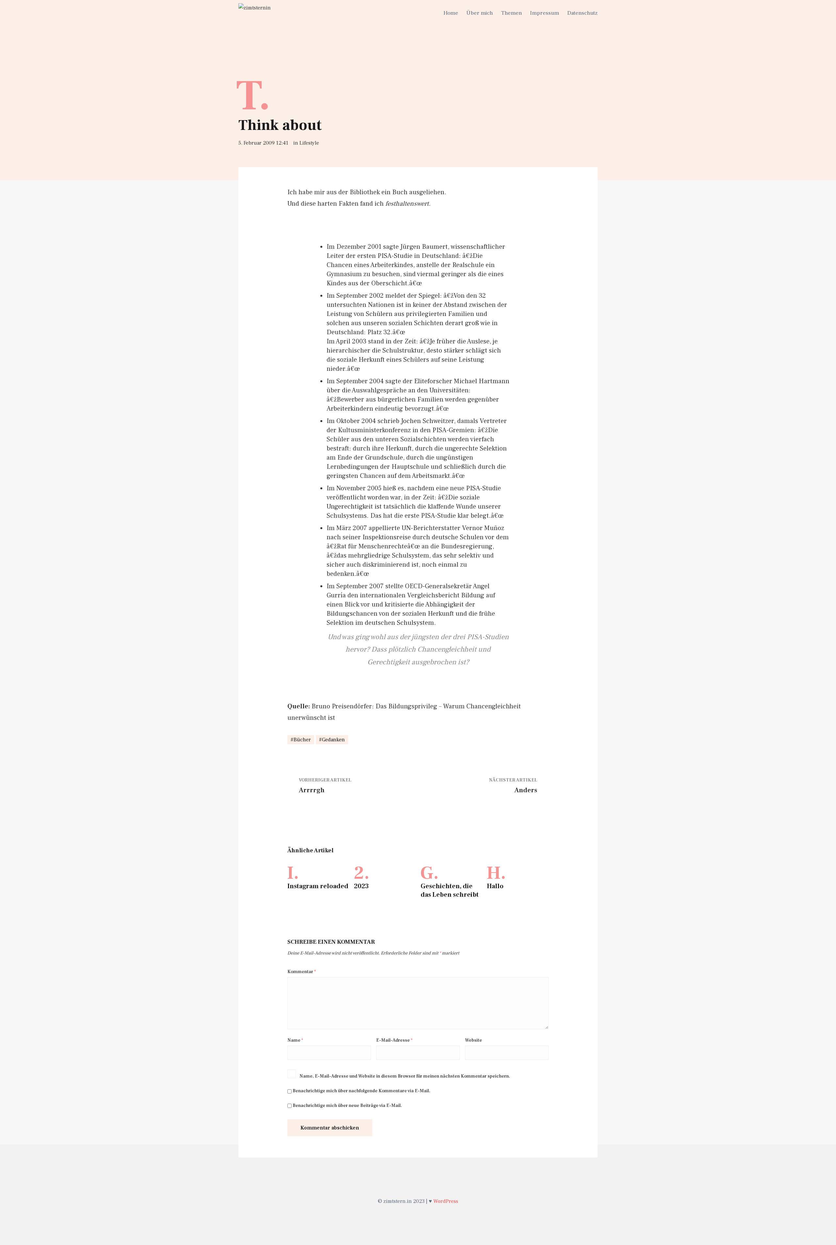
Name (295, 1040)
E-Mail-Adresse (394, 1040)
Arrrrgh (312, 790)
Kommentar (301, 972)
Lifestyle (309, 143)
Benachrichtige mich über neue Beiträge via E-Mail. (347, 1106)
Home (450, 13)
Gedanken (333, 739)
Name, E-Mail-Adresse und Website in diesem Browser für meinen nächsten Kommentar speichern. (404, 1076)
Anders (525, 790)
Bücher (302, 739)
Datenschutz (582, 13)
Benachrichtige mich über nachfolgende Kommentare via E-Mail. (361, 1091)
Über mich (479, 13)
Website (473, 1040)
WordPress (445, 1201)
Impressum (544, 13)
